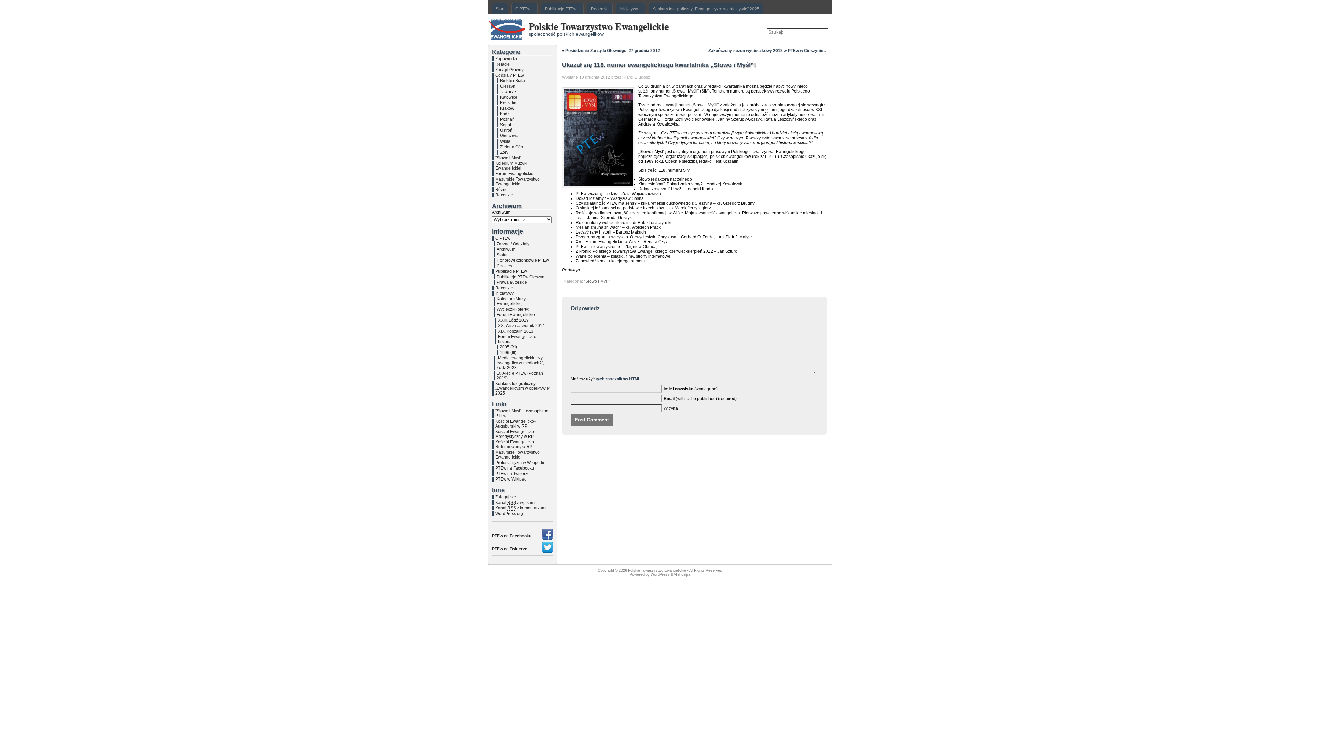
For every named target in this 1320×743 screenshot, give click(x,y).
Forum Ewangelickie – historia (519, 339)
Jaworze (508, 91)
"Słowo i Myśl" (508, 157)
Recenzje (504, 195)
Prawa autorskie (512, 282)
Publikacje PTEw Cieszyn (520, 276)
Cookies (504, 265)
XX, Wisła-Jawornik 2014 (521, 325)
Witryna (671, 408)
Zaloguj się (505, 497)
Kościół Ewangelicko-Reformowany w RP (515, 444)
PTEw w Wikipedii (512, 479)
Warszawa (510, 135)
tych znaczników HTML (618, 379)
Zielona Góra (512, 146)
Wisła (505, 141)
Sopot (505, 124)
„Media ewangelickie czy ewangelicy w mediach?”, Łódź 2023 (520, 363)
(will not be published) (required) (700, 398)
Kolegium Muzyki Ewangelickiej (511, 166)
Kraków (507, 108)
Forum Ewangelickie (514, 173)
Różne (501, 189)
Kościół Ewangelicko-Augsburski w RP (515, 424)
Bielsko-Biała (512, 80)
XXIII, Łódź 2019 (513, 320)
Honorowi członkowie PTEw (523, 260)
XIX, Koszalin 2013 (516, 331)
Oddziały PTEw (509, 75)
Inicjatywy (504, 293)
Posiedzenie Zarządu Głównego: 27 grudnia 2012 (612, 50)
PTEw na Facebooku (514, 468)
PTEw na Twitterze (512, 473)
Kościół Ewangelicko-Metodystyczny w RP (515, 434)
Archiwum (501, 212)
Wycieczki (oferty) (513, 309)
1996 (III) (508, 352)
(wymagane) (691, 389)
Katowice (508, 97)
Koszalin (508, 102)
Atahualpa (682, 574)
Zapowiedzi (506, 58)
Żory (504, 152)
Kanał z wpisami (515, 502)
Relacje (502, 64)
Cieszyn (507, 86)
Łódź (504, 113)
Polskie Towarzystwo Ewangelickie (599, 26)
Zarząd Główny (509, 69)
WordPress (660, 574)
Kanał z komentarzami (521, 508)
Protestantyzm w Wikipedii (519, 462)
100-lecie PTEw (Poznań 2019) (520, 375)
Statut (502, 254)
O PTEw (502, 238)
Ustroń (506, 130)
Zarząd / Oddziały (513, 243)
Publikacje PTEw (511, 271)
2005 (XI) (508, 347)
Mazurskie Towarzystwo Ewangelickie (517, 181)
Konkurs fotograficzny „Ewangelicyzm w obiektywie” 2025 (522, 388)
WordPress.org (509, 513)
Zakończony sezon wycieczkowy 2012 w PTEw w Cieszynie (765, 50)
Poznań (507, 119)
